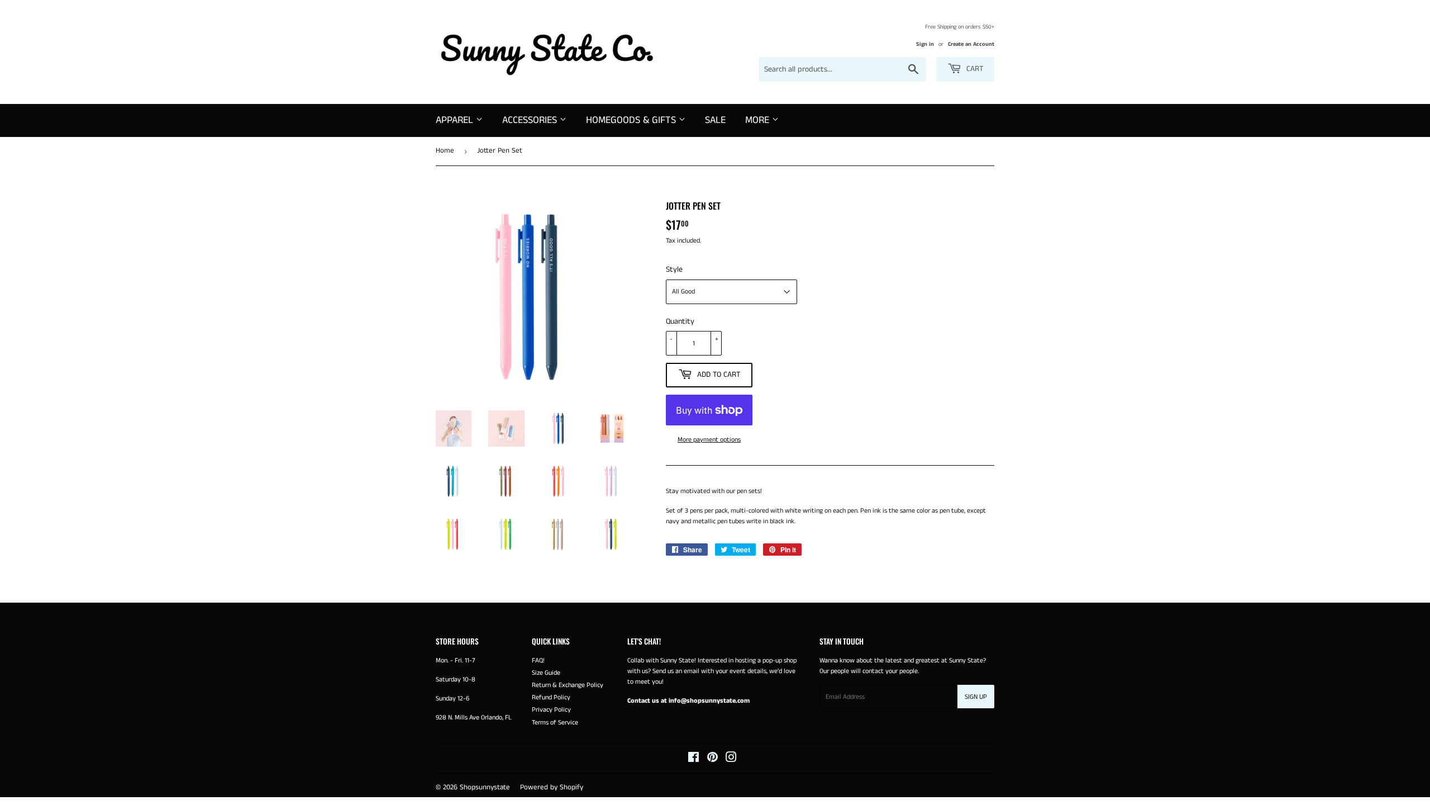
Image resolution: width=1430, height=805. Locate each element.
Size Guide (546, 673)
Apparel (456, 120)
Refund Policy (551, 697)
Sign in (925, 44)
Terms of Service (555, 722)
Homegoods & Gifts (632, 120)
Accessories (531, 120)
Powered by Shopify (551, 787)
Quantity (680, 321)
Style (674, 269)
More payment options (709, 439)
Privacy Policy (551, 709)
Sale (715, 120)
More (758, 120)
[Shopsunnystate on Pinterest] (712, 759)
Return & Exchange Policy (567, 685)
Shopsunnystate (485, 787)
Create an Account (971, 44)
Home (445, 150)
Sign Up (976, 697)
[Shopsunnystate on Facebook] (693, 759)
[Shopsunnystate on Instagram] (731, 759)
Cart (973, 68)
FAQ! (538, 660)
